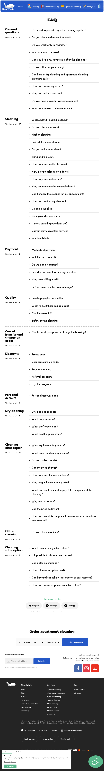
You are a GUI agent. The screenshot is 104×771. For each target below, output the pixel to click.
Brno (55, 723)
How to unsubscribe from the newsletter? (21, 667)
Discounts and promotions (29, 704)
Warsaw (40, 721)
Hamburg (29, 723)
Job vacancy (25, 711)
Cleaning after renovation (56, 693)
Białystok (92, 721)
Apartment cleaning (54, 689)
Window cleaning (53, 700)
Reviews (24, 697)
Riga (71, 723)
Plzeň (60, 723)
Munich (36, 723)
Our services (25, 700)
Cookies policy (65, 739)
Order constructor (53, 711)
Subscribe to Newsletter (14, 654)
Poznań (72, 721)
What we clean (26, 707)
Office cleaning (52, 704)
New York (91, 723)
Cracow (47, 721)
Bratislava (82, 723)
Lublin (85, 721)
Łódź (66, 721)
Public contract (29, 739)
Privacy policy (7, 762)
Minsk (76, 723)
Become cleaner (79, 689)
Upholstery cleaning (54, 697)
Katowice (79, 721)
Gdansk (61, 721)
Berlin (23, 723)
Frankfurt (43, 723)
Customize (13, 762)
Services (51, 685)
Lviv (67, 723)
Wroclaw (54, 721)
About (23, 689)
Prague (50, 723)
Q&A (22, 693)
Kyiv (64, 723)
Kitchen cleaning (53, 707)
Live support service (52, 599)
